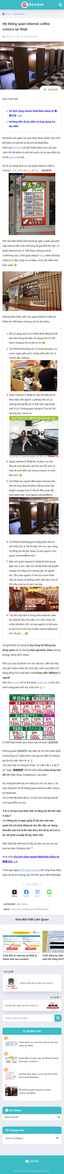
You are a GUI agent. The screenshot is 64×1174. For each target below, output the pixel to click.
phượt (12, 157)
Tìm (58, 1018)
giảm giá (42, 682)
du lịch (17, 909)
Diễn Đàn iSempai (30, 870)
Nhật (43, 255)
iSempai (36, 4)
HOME (34, 1161)
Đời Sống (22, 904)
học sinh (15, 682)
